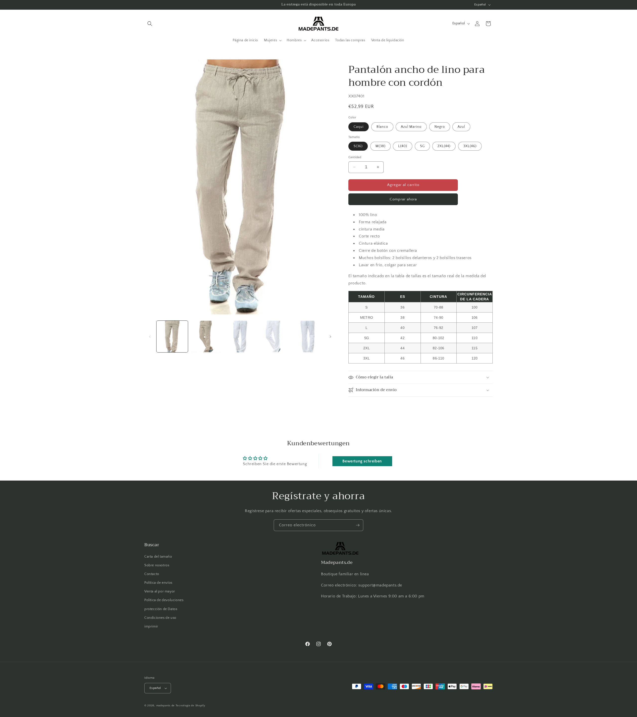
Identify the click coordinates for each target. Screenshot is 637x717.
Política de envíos (158, 583)
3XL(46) (470, 146)
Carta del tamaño (158, 557)
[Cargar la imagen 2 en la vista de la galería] (206, 336)
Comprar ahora (403, 199)
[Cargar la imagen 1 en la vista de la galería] (172, 336)
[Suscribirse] (357, 525)
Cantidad (354, 157)
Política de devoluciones (163, 600)
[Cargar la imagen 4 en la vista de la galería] (274, 336)
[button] (149, 23)
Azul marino (411, 127)
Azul (461, 127)
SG (422, 146)
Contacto (151, 574)
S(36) (358, 146)
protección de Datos (160, 609)
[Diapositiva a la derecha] (330, 336)
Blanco (382, 127)
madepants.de (165, 705)
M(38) (380, 146)
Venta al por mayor (159, 591)
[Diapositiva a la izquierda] (149, 336)
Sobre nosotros (156, 565)
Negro (439, 127)
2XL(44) (443, 146)
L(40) (402, 146)
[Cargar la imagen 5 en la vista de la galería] (308, 336)
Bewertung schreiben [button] (362, 461)
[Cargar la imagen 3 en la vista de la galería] (240, 336)
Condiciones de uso (160, 618)
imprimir (151, 626)
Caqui (359, 127)
